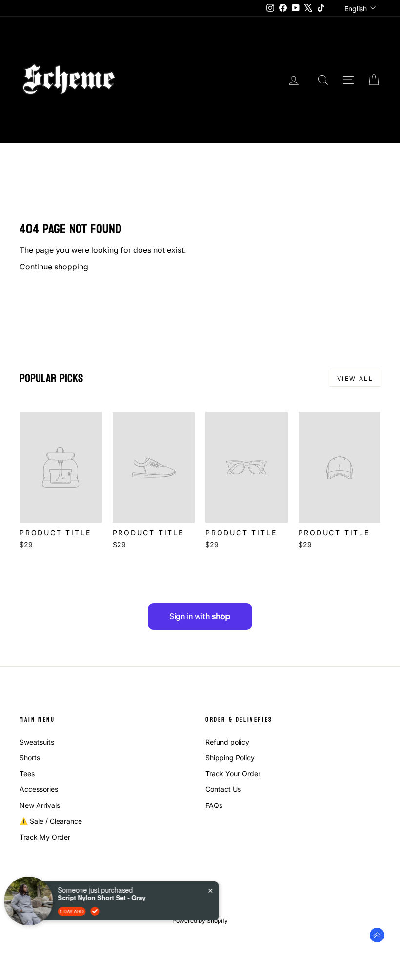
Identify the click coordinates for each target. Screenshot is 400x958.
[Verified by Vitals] (98, 911)
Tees (27, 773)
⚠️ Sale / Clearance (51, 821)
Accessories (39, 789)
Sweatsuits (37, 742)
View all (355, 378)
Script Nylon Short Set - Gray (105, 897)
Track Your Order (232, 773)
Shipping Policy (230, 757)
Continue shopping (54, 266)
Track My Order (45, 837)
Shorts (30, 757)
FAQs (213, 805)
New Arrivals (40, 805)
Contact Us (223, 789)
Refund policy (227, 742)
